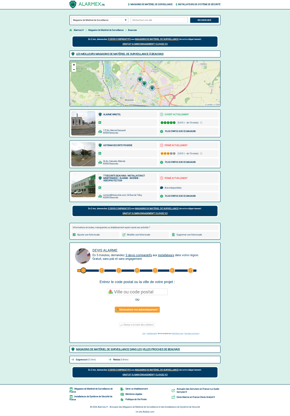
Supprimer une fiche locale (189, 234)
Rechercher (204, 20)
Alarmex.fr (79, 30)
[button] (139, 79)
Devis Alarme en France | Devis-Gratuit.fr (196, 397)
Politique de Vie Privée (136, 399)
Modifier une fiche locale (138, 234)
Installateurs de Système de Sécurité (199, 4)
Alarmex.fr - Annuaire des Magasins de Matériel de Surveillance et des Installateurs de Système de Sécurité (149, 407)
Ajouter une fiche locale (88, 234)
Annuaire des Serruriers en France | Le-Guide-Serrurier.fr (198, 390)
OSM (218, 104)
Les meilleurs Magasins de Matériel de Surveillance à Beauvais (120, 53)
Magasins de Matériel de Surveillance (151, 4)
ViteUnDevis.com (177, 333)
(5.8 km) (120, 359)
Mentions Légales (134, 394)
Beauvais (132, 30)
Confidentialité (152, 333)
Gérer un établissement (137, 389)
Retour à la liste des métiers (138, 324)
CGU (144, 333)
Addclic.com (148, 412)
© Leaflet (208, 104)
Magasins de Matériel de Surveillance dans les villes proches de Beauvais (128, 349)
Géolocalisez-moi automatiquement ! (138, 309)
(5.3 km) (86, 359)
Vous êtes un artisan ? (192, 333)
